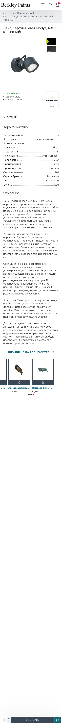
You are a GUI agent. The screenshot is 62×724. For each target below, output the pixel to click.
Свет (11, 13)
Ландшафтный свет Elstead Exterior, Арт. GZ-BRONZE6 (43, 387)
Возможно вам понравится (28, 352)
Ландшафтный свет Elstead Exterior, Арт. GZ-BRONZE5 (19, 387)
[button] (29, 394)
